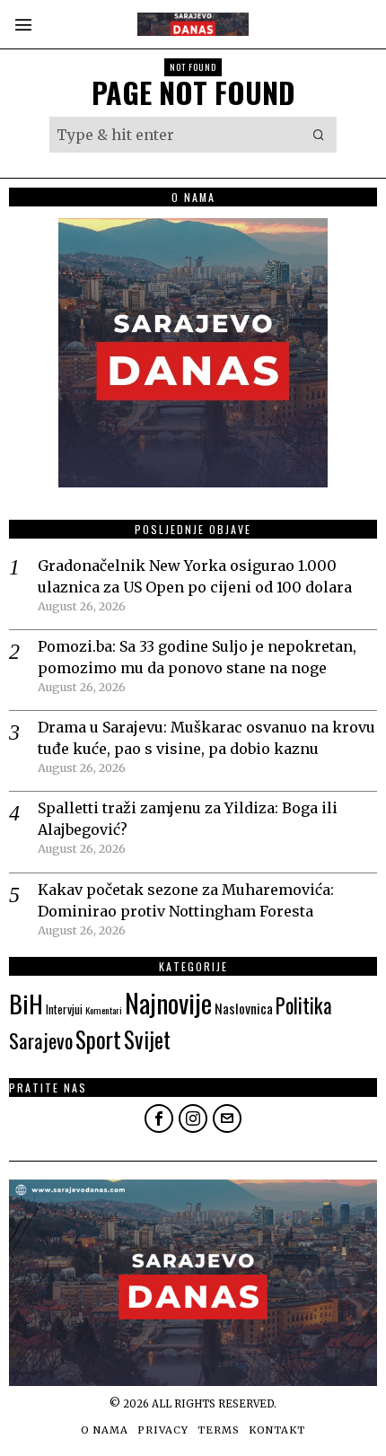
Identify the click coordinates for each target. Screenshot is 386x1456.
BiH (26, 1003)
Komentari (103, 1010)
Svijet (147, 1039)
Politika (304, 1005)
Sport (98, 1039)
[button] (319, 135)
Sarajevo (41, 1040)
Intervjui (64, 1009)
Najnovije (168, 1002)
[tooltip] (159, 1118)
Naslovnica (244, 1008)
